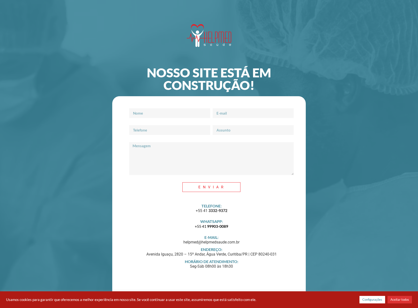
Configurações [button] (372, 299)
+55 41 (211, 226)
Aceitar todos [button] (399, 299)
